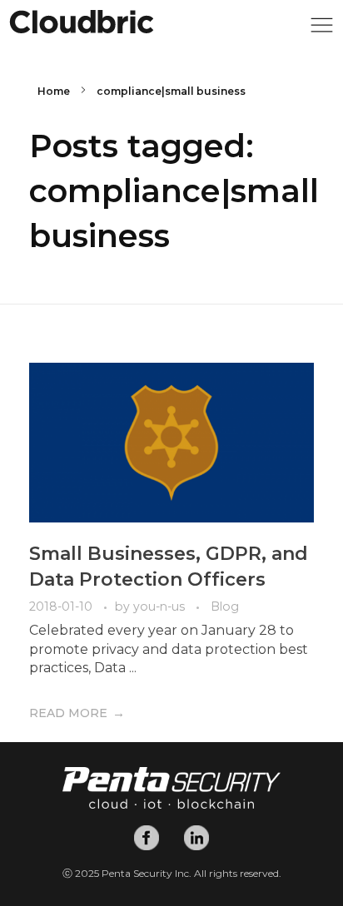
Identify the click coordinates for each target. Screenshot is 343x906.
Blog (225, 606)
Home (53, 91)
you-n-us (160, 606)
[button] (322, 29)
